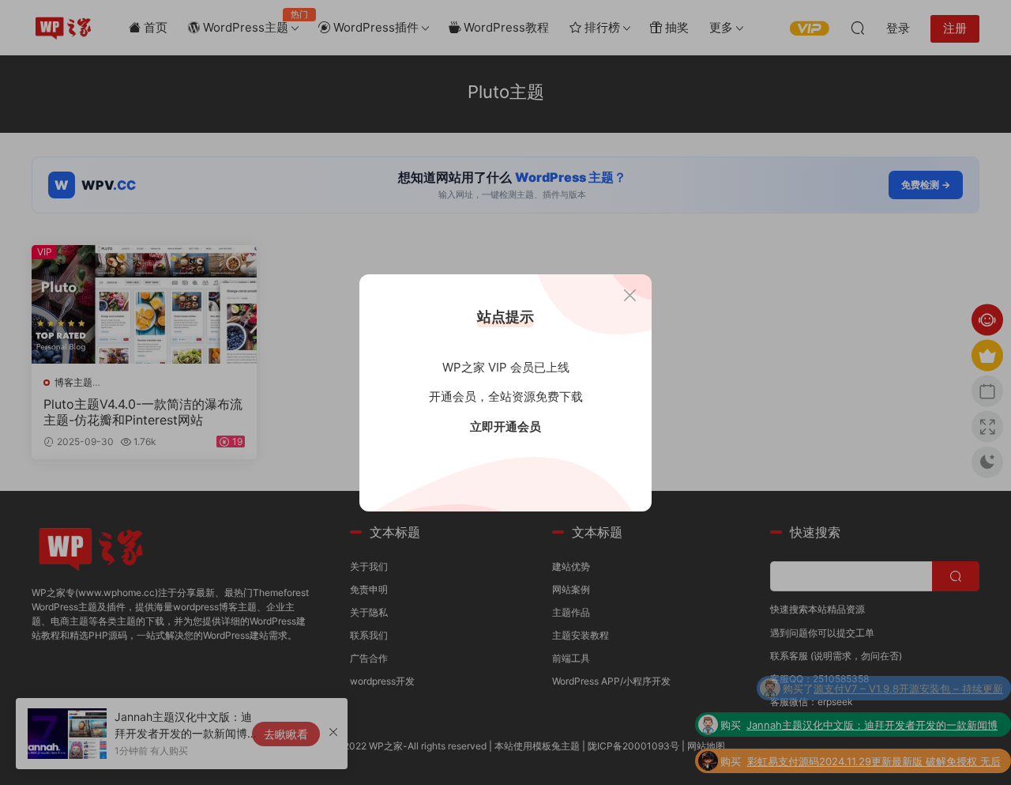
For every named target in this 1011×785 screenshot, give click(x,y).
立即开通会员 (505, 426)
